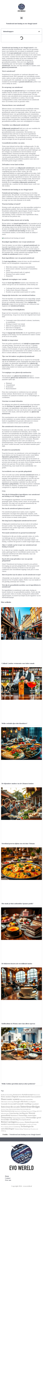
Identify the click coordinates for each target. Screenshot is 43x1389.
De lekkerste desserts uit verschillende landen (17, 963)
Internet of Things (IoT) (33, 1111)
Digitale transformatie (21, 1097)
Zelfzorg (3, 1131)
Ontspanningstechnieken (19, 1117)
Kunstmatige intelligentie (18, 1113)
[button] (21, 18)
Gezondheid (34, 1104)
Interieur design (5, 1109)
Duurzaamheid (35, 1097)
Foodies (5, 1134)
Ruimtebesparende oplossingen (16, 1124)
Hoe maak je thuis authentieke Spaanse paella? (17, 903)
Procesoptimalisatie (25, 1119)
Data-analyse (6, 1097)
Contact (7, 1178)
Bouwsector (36, 1094)
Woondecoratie (34, 1129)
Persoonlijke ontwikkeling (10, 1119)
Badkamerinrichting (7, 1094)
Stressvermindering (14, 1126)
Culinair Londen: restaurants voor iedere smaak (18, 663)
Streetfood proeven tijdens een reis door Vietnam (18, 843)
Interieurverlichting (20, 1111)
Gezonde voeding (23, 1104)
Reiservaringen (9, 1121)
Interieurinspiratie (25, 1109)
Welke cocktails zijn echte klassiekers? (14, 723)
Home (7, 1176)
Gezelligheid (31, 1101)
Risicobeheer (20, 1122)
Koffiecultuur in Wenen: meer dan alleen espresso (18, 1023)
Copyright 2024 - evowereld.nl (21, 1186)
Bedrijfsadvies (17, 1094)
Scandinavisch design (31, 1124)
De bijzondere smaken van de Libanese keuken (18, 783)
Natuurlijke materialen (27, 1115)
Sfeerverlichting (5, 1126)
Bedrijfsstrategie (27, 1094)
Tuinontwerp (26, 1129)
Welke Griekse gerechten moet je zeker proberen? (18, 1084)
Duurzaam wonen (10, 1099)
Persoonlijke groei (33, 1118)
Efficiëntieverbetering (7, 1101)
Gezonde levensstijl (8, 1104)
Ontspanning (6, 1118)
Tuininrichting (19, 1129)
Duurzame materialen (26, 1099)
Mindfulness (14, 1115)
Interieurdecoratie (10, 1106)
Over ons (8, 1180)
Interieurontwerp (7, 1111)
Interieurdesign (30, 1106)
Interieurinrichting (14, 1109)
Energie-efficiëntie (21, 1102)
